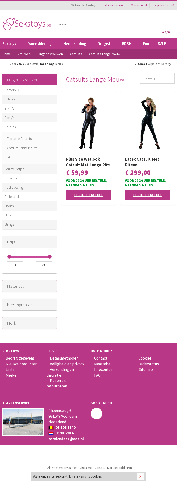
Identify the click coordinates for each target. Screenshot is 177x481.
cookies (96, 476)
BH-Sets (10, 99)
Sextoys (9, 43)
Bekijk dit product (88, 195)
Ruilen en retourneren (57, 383)
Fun (146, 43)
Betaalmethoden (64, 358)
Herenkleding (75, 43)
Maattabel (103, 363)
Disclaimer (86, 468)
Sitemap (146, 369)
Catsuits (10, 127)
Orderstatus (149, 363)
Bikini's (9, 108)
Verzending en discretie (60, 372)
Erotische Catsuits (19, 138)
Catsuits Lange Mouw (22, 148)
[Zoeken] (96, 24)
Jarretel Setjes (14, 169)
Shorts (9, 206)
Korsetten (11, 178)
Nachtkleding (14, 187)
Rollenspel (12, 196)
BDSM (127, 43)
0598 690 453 (66, 433)
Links (10, 369)
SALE (162, 43)
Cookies (145, 358)
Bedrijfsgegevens (20, 358)
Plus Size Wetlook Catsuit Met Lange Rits (88, 162)
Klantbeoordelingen (119, 468)
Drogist (104, 43)
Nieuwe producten (21, 363)
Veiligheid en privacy (67, 363)
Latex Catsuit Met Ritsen (142, 162)
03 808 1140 (65, 427)
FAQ (97, 375)
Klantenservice (114, 5)
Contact (100, 358)
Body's (9, 117)
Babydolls (12, 90)
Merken (12, 375)
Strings (9, 224)
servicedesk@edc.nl (66, 438)
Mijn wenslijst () (164, 5)
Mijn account (139, 5)
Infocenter (103, 369)
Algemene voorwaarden (62, 468)
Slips (8, 215)
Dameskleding (40, 43)
